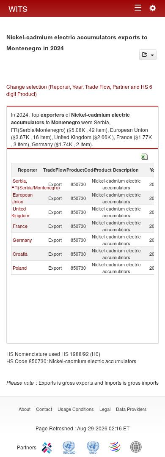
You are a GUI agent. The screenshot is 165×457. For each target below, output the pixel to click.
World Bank (137, 446)
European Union (22, 198)
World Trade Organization (115, 446)
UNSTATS (93, 446)
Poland (20, 267)
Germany (22, 239)
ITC (48, 446)
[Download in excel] (144, 155)
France (20, 225)
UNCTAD (70, 446)
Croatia (20, 253)
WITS (18, 8)
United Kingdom (20, 212)
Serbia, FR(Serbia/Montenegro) (35, 184)
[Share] (148, 54)
